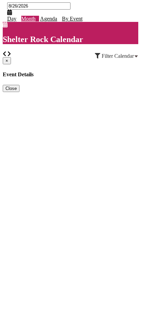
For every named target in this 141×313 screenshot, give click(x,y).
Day (11, 19)
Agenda (48, 19)
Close (11, 88)
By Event (72, 19)
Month (28, 19)
